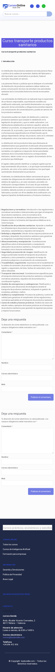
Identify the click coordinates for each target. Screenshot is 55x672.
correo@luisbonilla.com (14, 637)
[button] (50, 6)
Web (3, 384)
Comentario (7, 332)
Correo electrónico (9, 374)
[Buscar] (49, 13)
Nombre (4, 363)
